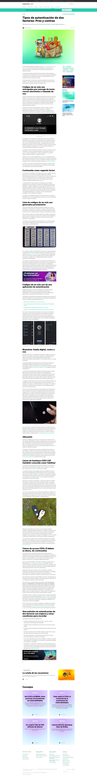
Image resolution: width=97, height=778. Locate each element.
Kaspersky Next (51, 754)
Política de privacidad (40, 769)
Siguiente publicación (27, 670)
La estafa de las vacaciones (35, 673)
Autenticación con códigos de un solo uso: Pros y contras (36, 307)
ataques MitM (35, 468)
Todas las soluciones (66, 765)
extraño (29, 156)
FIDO (64, 71)
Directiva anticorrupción (47, 769)
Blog (33, 772)
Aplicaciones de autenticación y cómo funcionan (34, 301)
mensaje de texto (70, 71)
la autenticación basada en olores (39, 367)
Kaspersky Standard (25, 754)
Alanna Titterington (28, 27)
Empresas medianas (52, 751)
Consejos (35, 721)
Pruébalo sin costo (66, 10)
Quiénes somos (28, 772)
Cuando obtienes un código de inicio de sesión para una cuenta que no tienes (68, 101)
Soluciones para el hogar (26, 751)
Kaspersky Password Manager (33, 254)
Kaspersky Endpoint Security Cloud (41, 755)
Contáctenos (24, 772)
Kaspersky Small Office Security (41, 754)
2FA (24, 14)
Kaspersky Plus (24, 755)
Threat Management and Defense (68, 757)
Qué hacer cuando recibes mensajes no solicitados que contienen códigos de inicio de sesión (67, 114)
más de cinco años (26, 544)
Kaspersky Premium (35, 648)
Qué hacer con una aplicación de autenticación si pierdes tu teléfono (38, 309)
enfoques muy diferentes (47, 596)
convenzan (43, 156)
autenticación (68, 66)
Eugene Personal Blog (28, 774)
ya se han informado (50, 161)
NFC (51, 534)
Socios (32, 772)
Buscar (74, 14)
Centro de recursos (37, 772)
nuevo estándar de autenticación (37, 563)
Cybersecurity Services (66, 755)
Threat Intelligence (66, 763)
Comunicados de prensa (44, 772)
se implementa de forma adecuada (46, 433)
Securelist (23, 774)
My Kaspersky (71, 3)
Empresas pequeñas (39, 751)
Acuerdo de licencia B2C (54, 769)
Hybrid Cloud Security (66, 760)
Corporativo (65, 751)
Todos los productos (39, 757)
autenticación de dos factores (68, 68)
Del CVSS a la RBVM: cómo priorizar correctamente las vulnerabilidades (35, 699)
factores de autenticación (28, 456)
